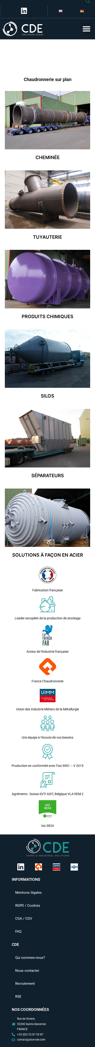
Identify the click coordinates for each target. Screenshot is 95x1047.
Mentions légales (28, 892)
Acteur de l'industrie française (47, 651)
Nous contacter (27, 971)
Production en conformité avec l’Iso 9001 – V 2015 (47, 766)
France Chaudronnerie (47, 681)
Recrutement (25, 983)
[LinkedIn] (23, 10)
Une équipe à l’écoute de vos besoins (47, 737)
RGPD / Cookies (27, 905)
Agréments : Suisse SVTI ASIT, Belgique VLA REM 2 (47, 794)
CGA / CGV (23, 918)
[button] (86, 28)
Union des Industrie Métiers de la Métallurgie (47, 709)
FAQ (18, 931)
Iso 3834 (47, 826)
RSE (18, 996)
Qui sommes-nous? (30, 958)
